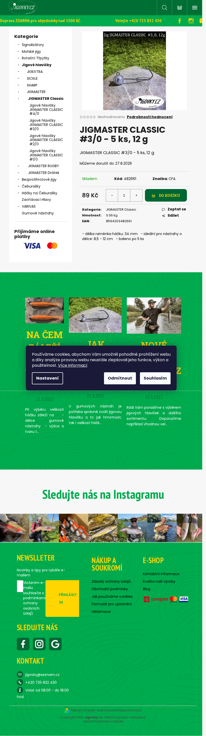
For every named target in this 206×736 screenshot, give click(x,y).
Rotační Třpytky (35, 58)
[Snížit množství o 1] (112, 195)
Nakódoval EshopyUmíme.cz (119, 710)
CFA (172, 178)
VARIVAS (29, 206)
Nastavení (47, 378)
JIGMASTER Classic (46, 98)
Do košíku (169, 195)
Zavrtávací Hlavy (36, 199)
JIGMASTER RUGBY (43, 165)
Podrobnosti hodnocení (150, 117)
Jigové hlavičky (37, 64)
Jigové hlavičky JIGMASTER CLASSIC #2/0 (46, 140)
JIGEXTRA (35, 71)
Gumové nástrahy (38, 213)
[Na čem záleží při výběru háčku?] (44, 310)
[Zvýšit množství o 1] (136, 195)
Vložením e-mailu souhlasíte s (34, 598)
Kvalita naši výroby (159, 581)
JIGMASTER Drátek (43, 172)
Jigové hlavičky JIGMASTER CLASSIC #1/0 (46, 155)
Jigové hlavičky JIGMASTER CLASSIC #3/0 (46, 124)
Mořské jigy (31, 51)
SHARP (32, 85)
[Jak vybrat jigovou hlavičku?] (95, 314)
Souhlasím (155, 378)
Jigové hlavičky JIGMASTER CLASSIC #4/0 (46, 109)
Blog (146, 588)
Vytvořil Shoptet (83, 710)
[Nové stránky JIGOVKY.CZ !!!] (154, 315)
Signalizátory (33, 44)
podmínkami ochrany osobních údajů (34, 605)
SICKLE (32, 78)
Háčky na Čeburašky (39, 193)
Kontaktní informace (161, 573)
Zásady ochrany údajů (111, 581)
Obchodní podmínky (110, 588)
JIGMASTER (36, 91)
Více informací (72, 365)
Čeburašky (31, 186)
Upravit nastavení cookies (103, 721)
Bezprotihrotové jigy (39, 179)
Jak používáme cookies (112, 596)
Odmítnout (120, 378)
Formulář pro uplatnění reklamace (112, 608)
